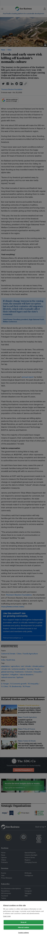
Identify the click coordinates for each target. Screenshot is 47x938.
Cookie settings (23, 932)
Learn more (7, 916)
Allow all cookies (23, 927)
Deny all (23, 922)
